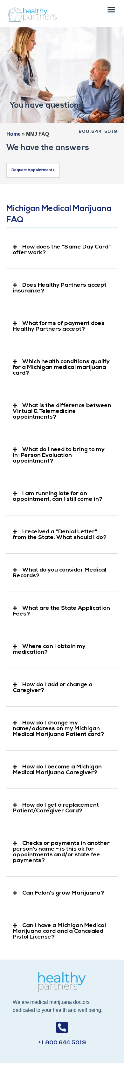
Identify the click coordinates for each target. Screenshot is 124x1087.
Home (13, 134)
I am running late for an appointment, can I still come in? (57, 496)
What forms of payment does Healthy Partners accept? (59, 326)
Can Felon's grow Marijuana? (63, 893)
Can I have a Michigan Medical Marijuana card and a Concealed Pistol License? (59, 931)
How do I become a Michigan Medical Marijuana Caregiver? (57, 770)
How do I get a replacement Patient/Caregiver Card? (56, 808)
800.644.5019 (98, 131)
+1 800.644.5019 (62, 1043)
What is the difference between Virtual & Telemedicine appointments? (62, 411)
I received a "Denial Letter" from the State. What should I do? (60, 535)
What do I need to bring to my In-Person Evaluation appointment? (59, 455)
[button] (111, 9)
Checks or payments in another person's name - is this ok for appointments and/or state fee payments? (61, 852)
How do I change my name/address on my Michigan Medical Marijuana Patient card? (58, 729)
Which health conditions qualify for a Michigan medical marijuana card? (61, 367)
